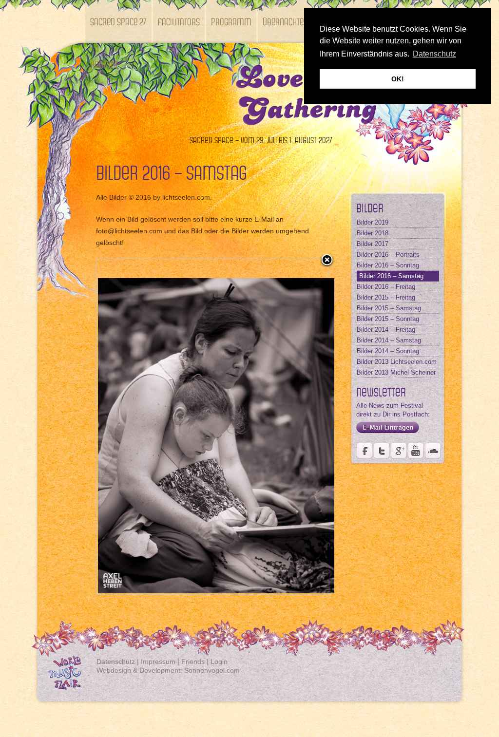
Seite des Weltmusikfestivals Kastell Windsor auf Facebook (364, 450)
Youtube (415, 450)
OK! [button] (397, 79)
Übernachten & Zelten (300, 21)
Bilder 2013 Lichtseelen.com (397, 361)
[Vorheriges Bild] (137, 427)
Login (219, 661)
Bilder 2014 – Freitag (386, 329)
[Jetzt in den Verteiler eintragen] (385, 433)
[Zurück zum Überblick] (327, 260)
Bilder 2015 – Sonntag (388, 318)
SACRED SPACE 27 (118, 21)
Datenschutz (115, 661)
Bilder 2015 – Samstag (389, 308)
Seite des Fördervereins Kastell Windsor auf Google (398, 450)
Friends (193, 661)
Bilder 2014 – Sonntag (388, 351)
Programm (231, 21)
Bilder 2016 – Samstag (391, 276)
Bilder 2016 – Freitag (386, 286)
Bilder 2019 (372, 222)
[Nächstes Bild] (287, 427)
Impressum (158, 661)
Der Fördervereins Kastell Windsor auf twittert (381, 450)
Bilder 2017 (372, 243)
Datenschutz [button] (434, 54)
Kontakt (104, 64)
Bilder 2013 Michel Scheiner (396, 372)
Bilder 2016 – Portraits (388, 254)
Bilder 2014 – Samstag (389, 340)
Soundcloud (433, 450)
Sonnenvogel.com (212, 670)
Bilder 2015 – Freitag (386, 297)
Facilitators (179, 21)
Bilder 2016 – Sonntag (388, 265)
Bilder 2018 (372, 233)
